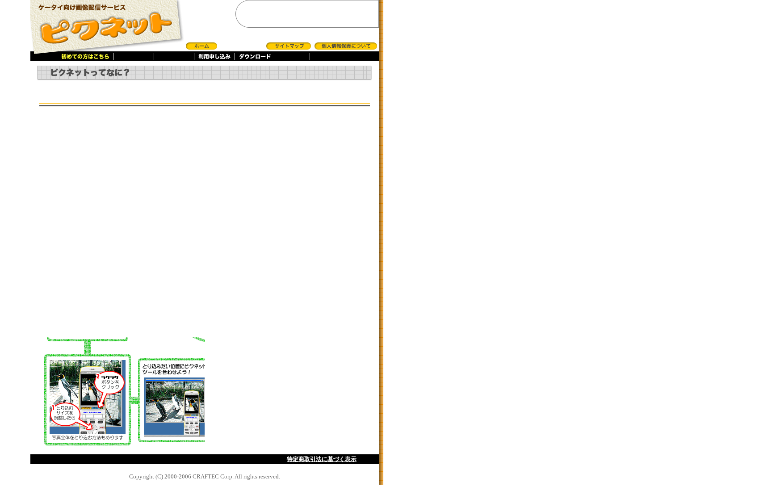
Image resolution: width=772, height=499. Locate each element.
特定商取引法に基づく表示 (322, 459)
